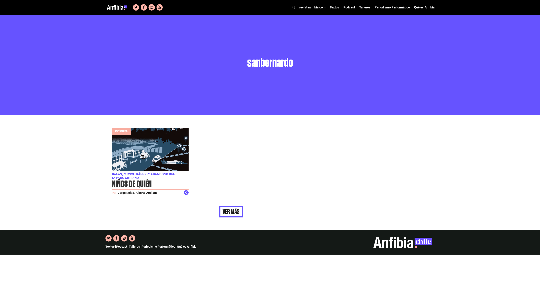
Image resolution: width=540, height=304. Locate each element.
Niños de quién (132, 184)
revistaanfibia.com (312, 7)
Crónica (121, 131)
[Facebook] (144, 7)
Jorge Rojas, (126, 192)
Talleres (364, 7)
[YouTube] (160, 7)
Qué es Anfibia (424, 7)
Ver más (231, 211)
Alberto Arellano (147, 192)
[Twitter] (136, 7)
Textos (334, 7)
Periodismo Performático (392, 7)
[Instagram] (151, 7)
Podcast (349, 7)
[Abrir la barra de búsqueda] (293, 7)
